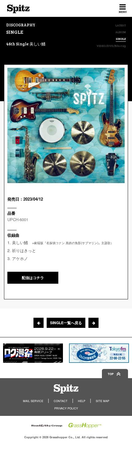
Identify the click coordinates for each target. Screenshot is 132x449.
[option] (33, 353)
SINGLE (121, 38)
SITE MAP (102, 401)
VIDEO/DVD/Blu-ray (111, 45)
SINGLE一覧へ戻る (66, 322)
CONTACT (61, 401)
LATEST (120, 25)
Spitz (18, 9)
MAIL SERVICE (33, 401)
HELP (81, 401)
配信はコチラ (33, 277)
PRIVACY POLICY (66, 408)
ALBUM (120, 31)
